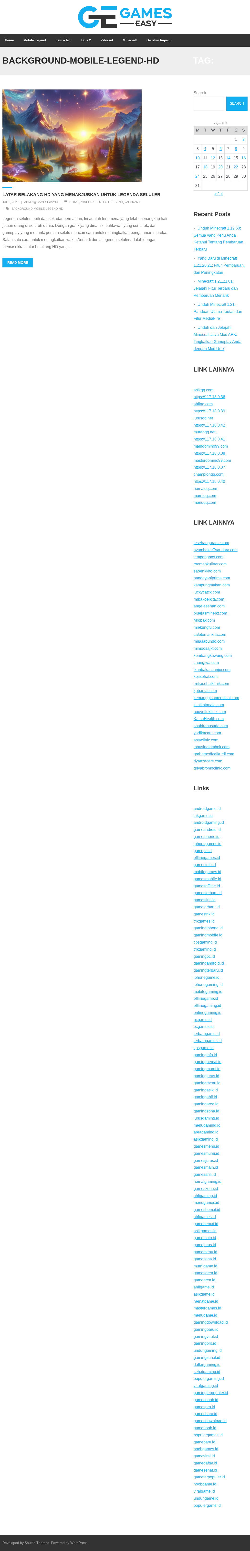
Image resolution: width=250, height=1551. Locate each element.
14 (228, 158)
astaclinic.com (206, 740)
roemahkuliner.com (210, 564)
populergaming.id (209, 1378)
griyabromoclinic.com (212, 768)
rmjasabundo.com (209, 641)
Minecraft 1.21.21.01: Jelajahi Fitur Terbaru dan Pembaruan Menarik (216, 288)
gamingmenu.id (207, 1083)
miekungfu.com (207, 627)
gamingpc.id (204, 956)
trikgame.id (203, 816)
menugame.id (205, 1315)
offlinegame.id (206, 998)
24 (197, 176)
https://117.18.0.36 (209, 397)
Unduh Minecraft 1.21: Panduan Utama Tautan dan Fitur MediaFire (218, 311)
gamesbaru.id (205, 1414)
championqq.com (208, 474)
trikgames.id (204, 921)
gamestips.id (205, 900)
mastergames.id (207, 1308)
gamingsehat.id (207, 1357)
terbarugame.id (207, 1034)
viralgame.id (204, 1491)
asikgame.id (204, 1294)
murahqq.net (204, 432)
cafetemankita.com (210, 634)
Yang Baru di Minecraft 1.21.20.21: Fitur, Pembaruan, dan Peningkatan (219, 265)
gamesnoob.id (206, 1400)
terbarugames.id (208, 1041)
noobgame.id (205, 1484)
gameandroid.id (207, 829)
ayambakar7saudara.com (216, 550)
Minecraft (89, 202)
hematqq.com (205, 488)
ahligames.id (205, 1217)
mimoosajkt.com (208, 648)
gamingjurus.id (206, 1076)
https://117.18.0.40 (209, 481)
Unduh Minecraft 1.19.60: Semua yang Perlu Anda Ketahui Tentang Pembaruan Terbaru (218, 238)
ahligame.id (204, 1287)
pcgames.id (204, 1026)
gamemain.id (205, 1238)
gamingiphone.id (208, 928)
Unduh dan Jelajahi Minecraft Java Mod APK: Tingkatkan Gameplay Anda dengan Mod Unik (217, 338)
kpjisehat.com (206, 676)
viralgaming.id (206, 1386)
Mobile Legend (111, 202)
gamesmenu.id (206, 1146)
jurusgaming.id (206, 1118)
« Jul (218, 194)
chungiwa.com (206, 662)
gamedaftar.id (205, 1463)
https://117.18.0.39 (209, 411)
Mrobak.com (204, 620)
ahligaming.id (205, 1196)
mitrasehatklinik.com (211, 684)
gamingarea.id (206, 1104)
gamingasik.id (206, 1090)
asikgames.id (205, 1231)
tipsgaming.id (205, 942)
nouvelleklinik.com (210, 712)
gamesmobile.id (207, 879)
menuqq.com (205, 502)
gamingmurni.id (207, 1069)
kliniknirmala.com (209, 705)
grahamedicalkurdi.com (214, 754)
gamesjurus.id (206, 1160)
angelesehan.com (209, 606)
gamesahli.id (205, 1174)
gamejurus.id (205, 1245)
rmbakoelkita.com (209, 599)
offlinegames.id (207, 858)
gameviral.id (204, 1456)
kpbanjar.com (205, 691)
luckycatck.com (207, 592)
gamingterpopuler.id (211, 1393)
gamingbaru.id (206, 1329)
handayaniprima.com (212, 578)
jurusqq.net (203, 418)
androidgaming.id (209, 822)
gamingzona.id (206, 1111)
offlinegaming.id (207, 1005)
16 (243, 158)
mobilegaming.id (208, 992)
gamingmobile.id (208, 935)
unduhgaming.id (208, 1350)
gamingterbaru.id (208, 970)
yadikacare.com (207, 733)
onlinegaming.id (207, 1013)
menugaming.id (207, 1125)
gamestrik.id (204, 914)
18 (205, 167)
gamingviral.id (206, 1336)
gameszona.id (206, 1189)
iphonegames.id (207, 844)
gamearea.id (204, 1280)
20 (220, 167)
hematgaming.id (207, 1181)
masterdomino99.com (212, 460)
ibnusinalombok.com (211, 747)
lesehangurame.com (211, 543)
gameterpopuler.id (209, 1477)
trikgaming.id (205, 949)
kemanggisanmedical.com (216, 698)
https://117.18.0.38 (209, 453)
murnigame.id (205, 1266)
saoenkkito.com (207, 571)
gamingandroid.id (209, 963)
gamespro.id (204, 1407)
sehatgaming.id (207, 1372)
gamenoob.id (205, 1428)
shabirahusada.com (211, 726)
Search (200, 93)
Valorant (132, 202)
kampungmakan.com (212, 585)
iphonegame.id (206, 977)
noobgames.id (206, 1449)
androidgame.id (207, 808)
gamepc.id (203, 851)
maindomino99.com (211, 446)
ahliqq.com (203, 404)
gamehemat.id (206, 1224)
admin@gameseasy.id (41, 202)
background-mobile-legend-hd (37, 208)
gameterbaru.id (207, 907)
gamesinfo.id (205, 865)
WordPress (78, 1543)
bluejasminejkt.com (210, 613)
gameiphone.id (206, 837)
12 (213, 158)
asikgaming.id (206, 1139)
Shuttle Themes (37, 1543)
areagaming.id (206, 1132)
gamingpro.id (205, 1343)
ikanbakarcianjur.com (212, 670)
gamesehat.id (205, 1470)
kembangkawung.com (213, 655)
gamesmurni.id (206, 1153)
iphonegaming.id (208, 984)
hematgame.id (206, 1301)
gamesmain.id (206, 1167)
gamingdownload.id (211, 1322)
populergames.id (208, 1435)
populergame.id (207, 1505)
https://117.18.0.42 (209, 425)
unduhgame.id (206, 1498)
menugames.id (206, 1202)
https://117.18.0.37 (209, 467)
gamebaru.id (204, 1442)
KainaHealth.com (209, 719)
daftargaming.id (207, 1365)
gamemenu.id (205, 1252)
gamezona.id (205, 1259)
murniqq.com (205, 496)
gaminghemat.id (207, 1062)
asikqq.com (203, 390)
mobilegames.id (207, 872)
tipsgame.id (204, 1048)
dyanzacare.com (208, 761)
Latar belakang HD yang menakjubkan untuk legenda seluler (81, 194)
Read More (17, 262)
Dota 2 (74, 202)
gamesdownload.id (210, 1421)
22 (236, 167)
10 (197, 158)
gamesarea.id (205, 1273)
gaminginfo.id (205, 1055)
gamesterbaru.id (208, 893)
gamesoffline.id (207, 886)
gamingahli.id (205, 1097)
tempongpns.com (208, 557)
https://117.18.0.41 (209, 439)
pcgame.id (203, 1020)
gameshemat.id (207, 1210)
